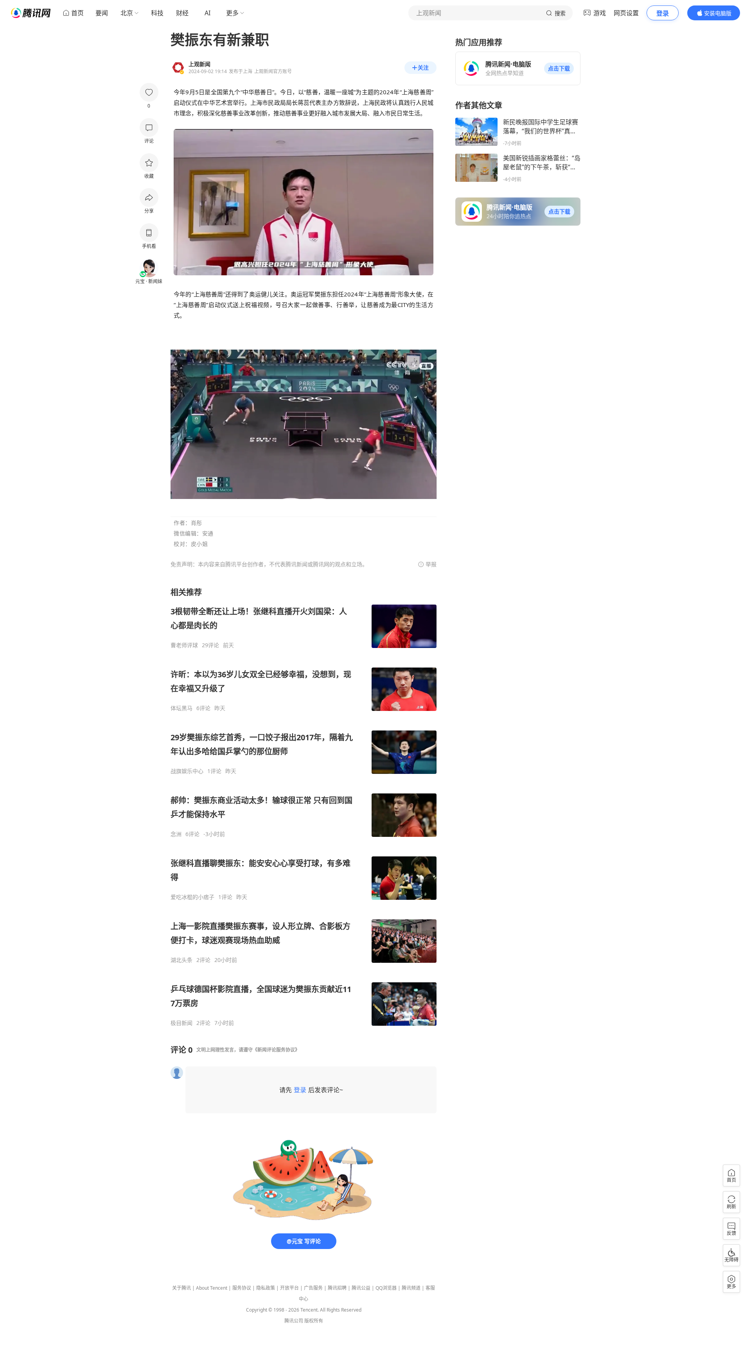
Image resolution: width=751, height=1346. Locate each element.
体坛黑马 (181, 708)
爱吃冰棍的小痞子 (192, 897)
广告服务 (313, 1288)
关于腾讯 (181, 1288)
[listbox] (304, 807)
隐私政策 (265, 1288)
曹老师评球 (184, 645)
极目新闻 (181, 1023)
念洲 (176, 834)
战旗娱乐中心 (187, 771)
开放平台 (289, 1288)
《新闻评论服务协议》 (276, 1049)
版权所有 (313, 1320)
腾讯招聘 (337, 1288)
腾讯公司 (293, 1320)
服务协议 (241, 1288)
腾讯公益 (361, 1288)
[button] (559, 68)
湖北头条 (181, 960)
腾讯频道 (411, 1288)
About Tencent (211, 1288)
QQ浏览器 (386, 1288)
